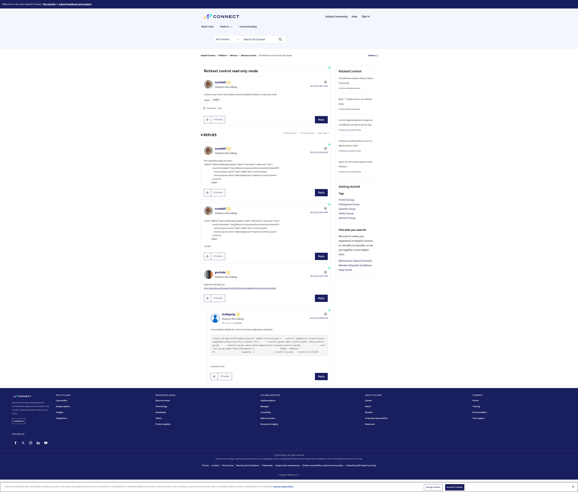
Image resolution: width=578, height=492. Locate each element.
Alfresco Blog (345, 88)
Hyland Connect (208, 55)
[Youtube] (45, 442)
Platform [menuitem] (224, 26)
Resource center (162, 400)
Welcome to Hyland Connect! (355, 261)
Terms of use (227, 465)
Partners (369, 412)
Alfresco (234, 55)
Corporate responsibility (376, 418)
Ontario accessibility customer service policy (323, 465)
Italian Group (346, 213)
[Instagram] (30, 442)
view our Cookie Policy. (283, 486)
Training (476, 406)
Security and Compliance (247, 465)
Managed (265, 406)
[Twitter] (23, 442)
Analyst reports (63, 406)
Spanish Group (347, 209)
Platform (223, 55)
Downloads (160, 412)
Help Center (345, 270)
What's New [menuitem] (207, 26)
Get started (49, 4)
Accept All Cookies (455, 487)
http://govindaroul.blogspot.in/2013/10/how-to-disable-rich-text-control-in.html (240, 288)
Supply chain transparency (287, 465)
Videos (158, 418)
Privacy (205, 465)
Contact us (19, 421)
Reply (321, 120)
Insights (59, 412)
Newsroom (370, 424)
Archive (216, 100)
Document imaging (269, 424)
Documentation (480, 412)
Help (354, 16)
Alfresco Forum (346, 130)
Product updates (163, 424)
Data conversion (268, 418)
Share (220, 108)
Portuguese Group (349, 204)
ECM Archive (211, 108)
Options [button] (372, 55)
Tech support (478, 418)
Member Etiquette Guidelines (355, 265)
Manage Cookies (433, 487)
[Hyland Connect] (221, 17)
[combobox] (263, 39)
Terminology (161, 406)
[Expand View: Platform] (231, 27)
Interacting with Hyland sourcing (361, 465)
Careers (368, 400)
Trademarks (267, 465)
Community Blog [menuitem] (248, 26)
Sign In (366, 16)
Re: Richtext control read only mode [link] (275, 55)
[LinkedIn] (38, 442)
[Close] (573, 486)
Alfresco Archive (248, 55)
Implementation (268, 400)
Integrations (61, 418)
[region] (289, 487)
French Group (346, 200)
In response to (233, 323)
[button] (207, 119)
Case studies (61, 400)
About (368, 406)
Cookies (215, 465)
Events (476, 400)
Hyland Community (336, 16)
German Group (347, 218)
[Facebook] (15, 442)
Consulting (265, 412)
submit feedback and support (75, 4)
